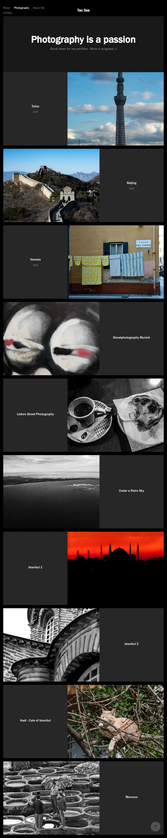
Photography (21, 7)
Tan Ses (83, 10)
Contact (7, 12)
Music (6, 7)
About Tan (39, 7)
